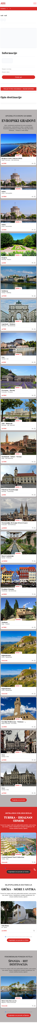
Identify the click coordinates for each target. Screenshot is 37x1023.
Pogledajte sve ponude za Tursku (18, 871)
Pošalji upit (18, 77)
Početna (3, 8)
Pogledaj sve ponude (18, 800)
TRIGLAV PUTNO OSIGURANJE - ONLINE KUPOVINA (18, 89)
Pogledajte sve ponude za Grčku (18, 940)
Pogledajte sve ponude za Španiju (18, 1015)
